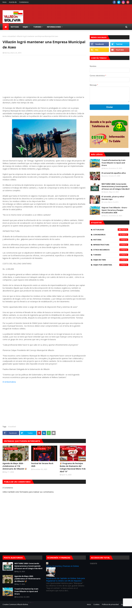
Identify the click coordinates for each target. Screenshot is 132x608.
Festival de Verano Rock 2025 (42, 464)
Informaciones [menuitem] (54, 27)
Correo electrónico (98, 76)
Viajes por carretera (107, 265)
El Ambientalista (9, 382)
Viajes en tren (107, 260)
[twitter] (118, 2)
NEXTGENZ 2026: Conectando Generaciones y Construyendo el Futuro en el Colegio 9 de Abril (115, 186)
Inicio (4, 2)
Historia (107, 239)
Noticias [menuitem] (15, 27)
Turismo (107, 255)
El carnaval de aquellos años (114, 173)
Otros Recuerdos (107, 250)
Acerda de (13, 2)
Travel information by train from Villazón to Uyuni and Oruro (113, 162)
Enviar (109, 107)
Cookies (96, 604)
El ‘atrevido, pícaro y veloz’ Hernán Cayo (113, 197)
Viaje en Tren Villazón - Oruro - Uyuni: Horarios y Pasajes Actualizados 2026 (115, 210)
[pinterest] (127, 2)
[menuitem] (6, 27)
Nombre (93, 66)
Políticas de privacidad (110, 604)
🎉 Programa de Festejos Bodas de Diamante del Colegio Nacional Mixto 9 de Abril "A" (73, 467)
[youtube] (119, 50)
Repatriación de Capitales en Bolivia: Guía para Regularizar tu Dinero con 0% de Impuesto (65, 579)
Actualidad (12, 36)
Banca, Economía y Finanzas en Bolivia (62, 566)
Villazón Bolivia (22, 604)
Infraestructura (107, 245)
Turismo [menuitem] (37, 27)
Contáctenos (23, 2)
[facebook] (114, 2)
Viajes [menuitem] (25, 27)
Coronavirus (107, 234)
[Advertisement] (44, 76)
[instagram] (123, 2)
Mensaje (94, 85)
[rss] (99, 50)
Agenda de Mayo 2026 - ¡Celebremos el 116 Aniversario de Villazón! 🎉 (15, 466)
